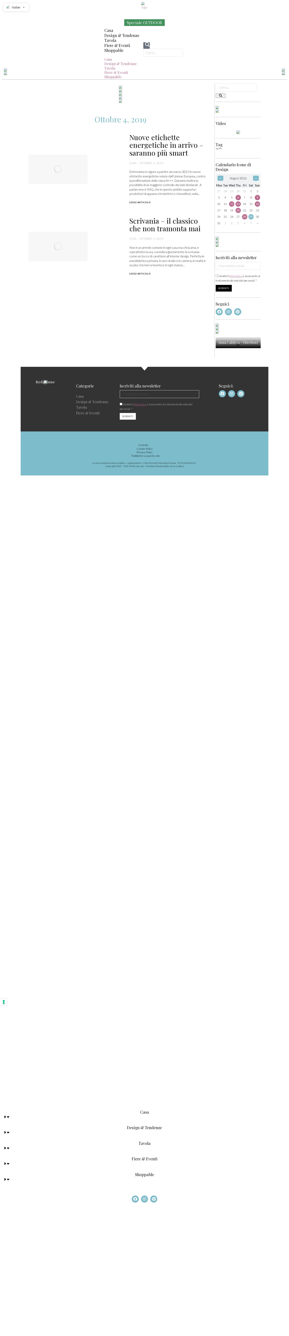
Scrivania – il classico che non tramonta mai (165, 224)
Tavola (110, 40)
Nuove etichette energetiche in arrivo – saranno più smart (166, 145)
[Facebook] (219, 311)
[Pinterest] (237, 311)
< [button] (220, 178)
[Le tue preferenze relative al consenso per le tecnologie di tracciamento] (3, 1002)
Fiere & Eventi (117, 45)
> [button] (256, 178)
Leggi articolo (140, 202)
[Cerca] (220, 96)
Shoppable (113, 50)
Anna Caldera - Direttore (238, 342)
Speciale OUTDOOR (144, 22)
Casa (108, 30)
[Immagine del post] (58, 169)
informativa (235, 276)
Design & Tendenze (121, 35)
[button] (121, 55)
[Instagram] (228, 311)
